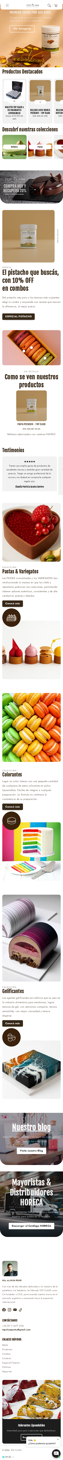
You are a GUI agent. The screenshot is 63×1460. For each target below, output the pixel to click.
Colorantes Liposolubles (31, 1425)
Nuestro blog (31, 1127)
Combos (6, 1353)
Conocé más (12, 603)
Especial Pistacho (11, 1362)
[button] (7, 5)
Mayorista (7, 1371)
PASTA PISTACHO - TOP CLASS (31, 424)
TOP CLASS (16, 1450)
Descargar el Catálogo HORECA (31, 1226)
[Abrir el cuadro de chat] (56, 1453)
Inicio (5, 1344)
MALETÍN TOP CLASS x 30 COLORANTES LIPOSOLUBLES (14, 110)
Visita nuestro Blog (31, 1150)
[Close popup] (58, 1439)
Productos (7, 1349)
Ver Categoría (22, 28)
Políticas (6, 1367)
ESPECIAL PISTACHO (18, 316)
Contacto (6, 1358)
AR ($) (8, 1456)
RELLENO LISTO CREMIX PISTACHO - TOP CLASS (40, 111)
